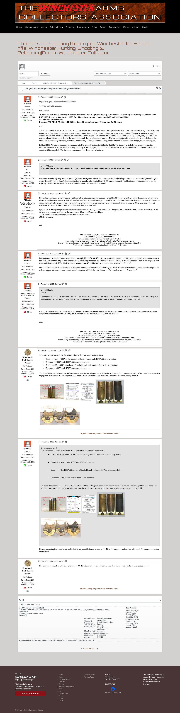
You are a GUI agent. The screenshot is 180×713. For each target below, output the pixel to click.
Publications (56, 27)
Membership (31, 27)
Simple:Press (88, 649)
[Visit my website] (27, 380)
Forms (126, 27)
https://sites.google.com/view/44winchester (99, 433)
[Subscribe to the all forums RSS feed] (20, 600)
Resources (82, 27)
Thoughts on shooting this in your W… (87, 83)
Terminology (114, 27)
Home (19, 27)
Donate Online (30, 693)
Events (69, 27)
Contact (135, 27)
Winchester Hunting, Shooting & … (55, 83)
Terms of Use (89, 677)
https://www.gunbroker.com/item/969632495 (57, 102)
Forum (103, 27)
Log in (145, 27)
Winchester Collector (35, 710)
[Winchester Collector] (90, 12)
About (44, 27)
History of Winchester (66, 686)
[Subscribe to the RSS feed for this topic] (159, 88)
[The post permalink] (62, 97)
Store (94, 27)
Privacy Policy (89, 675)
